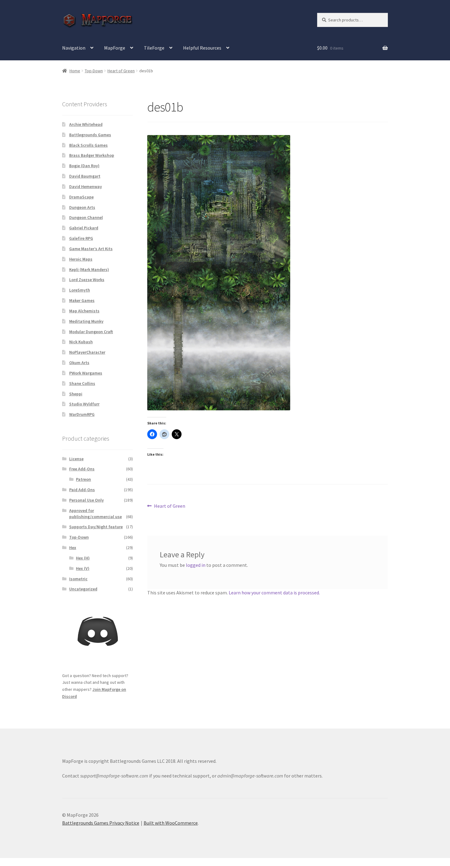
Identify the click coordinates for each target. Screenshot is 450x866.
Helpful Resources (202, 48)
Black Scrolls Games (88, 145)
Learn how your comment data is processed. (274, 592)
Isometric (78, 579)
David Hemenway (85, 186)
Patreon (83, 479)
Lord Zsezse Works (86, 279)
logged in (195, 565)
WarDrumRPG (82, 414)
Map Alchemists (84, 311)
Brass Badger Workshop (91, 155)
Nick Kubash (81, 342)
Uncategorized (83, 589)
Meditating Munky (86, 321)
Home (74, 70)
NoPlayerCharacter (87, 352)
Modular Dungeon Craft (91, 331)
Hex (72, 547)
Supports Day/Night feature (96, 526)
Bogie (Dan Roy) (84, 165)
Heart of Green (121, 70)
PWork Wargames (85, 373)
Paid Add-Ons (82, 489)
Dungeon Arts (82, 207)
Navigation (73, 48)
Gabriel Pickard (83, 228)
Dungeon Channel (86, 217)
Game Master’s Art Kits (91, 248)
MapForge (114, 48)
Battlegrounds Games (90, 134)
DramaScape (81, 197)
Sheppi (75, 394)
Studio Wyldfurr (84, 404)
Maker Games (82, 300)
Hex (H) (83, 558)
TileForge (154, 48)
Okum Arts (79, 362)
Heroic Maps (80, 259)
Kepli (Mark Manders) (89, 269)
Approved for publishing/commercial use (95, 513)
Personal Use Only (86, 500)
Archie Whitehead (86, 124)
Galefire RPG (81, 238)
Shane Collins (82, 383)
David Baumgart (84, 176)
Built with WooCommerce (171, 823)
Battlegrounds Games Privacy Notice (100, 823)
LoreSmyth (79, 290)
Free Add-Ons (82, 469)
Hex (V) (82, 568)
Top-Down (94, 70)
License (76, 458)
